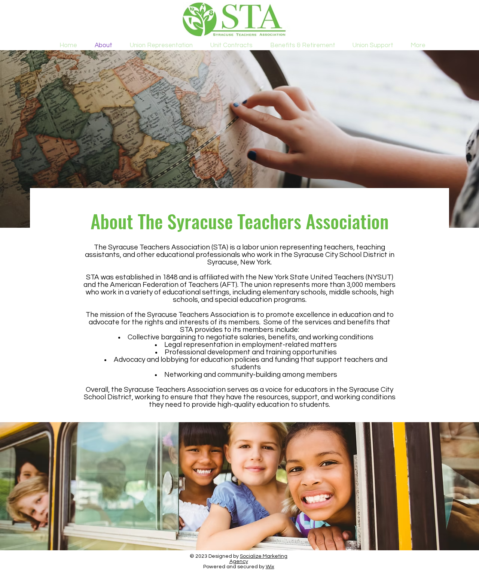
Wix (270, 566)
